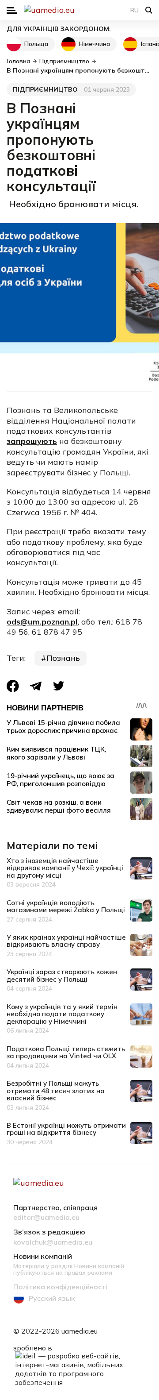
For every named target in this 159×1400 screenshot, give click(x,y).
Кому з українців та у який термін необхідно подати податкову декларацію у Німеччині (62, 1014)
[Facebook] (13, 686)
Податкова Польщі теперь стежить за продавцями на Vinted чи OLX (66, 1053)
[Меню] (12, 10)
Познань (63, 658)
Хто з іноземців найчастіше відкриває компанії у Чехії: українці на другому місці (65, 867)
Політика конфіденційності (60, 1287)
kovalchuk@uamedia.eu (52, 1242)
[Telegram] (36, 686)
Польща (36, 44)
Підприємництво (45, 89)
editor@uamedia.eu (46, 1218)
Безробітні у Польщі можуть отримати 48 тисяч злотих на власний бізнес (56, 1090)
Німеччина (94, 44)
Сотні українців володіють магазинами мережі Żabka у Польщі (66, 906)
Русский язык (52, 1298)
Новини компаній (42, 1257)
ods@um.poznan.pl (42, 622)
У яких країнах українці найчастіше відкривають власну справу (66, 941)
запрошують (32, 441)
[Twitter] (59, 686)
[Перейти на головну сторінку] (79, 10)
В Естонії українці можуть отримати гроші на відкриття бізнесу (66, 1129)
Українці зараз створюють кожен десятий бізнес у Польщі (62, 975)
